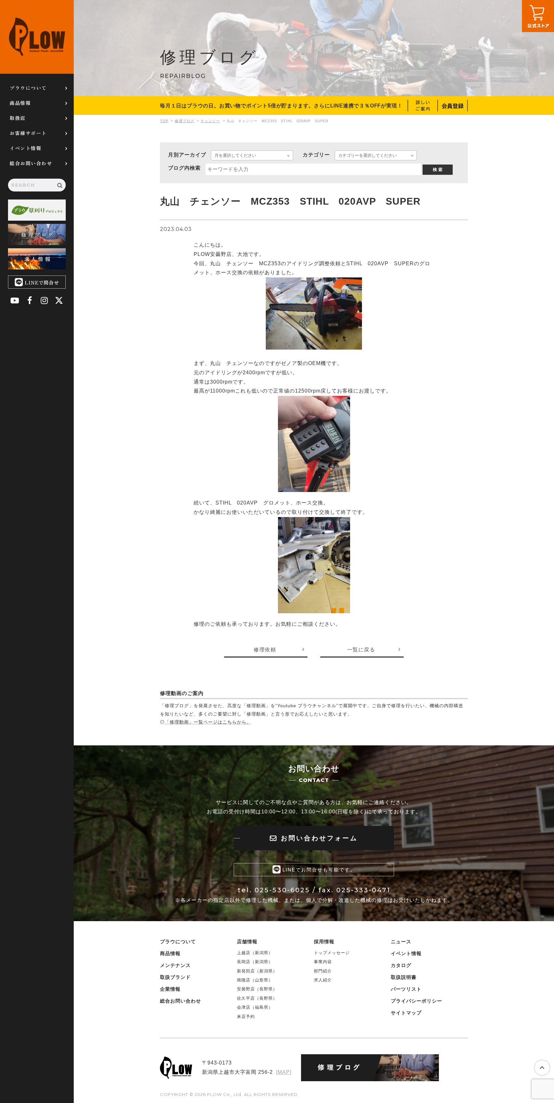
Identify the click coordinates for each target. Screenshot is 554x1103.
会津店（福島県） (255, 1007)
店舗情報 (247, 941)
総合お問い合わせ (31, 163)
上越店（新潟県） (255, 952)
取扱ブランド (175, 977)
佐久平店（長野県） (257, 998)
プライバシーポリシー (416, 1001)
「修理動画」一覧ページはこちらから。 (208, 722)
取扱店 (18, 118)
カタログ (401, 965)
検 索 (437, 169)
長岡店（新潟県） (255, 961)
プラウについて (28, 87)
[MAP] (283, 1072)
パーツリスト (406, 989)
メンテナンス (175, 965)
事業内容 (323, 961)
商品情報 (20, 102)
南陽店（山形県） (255, 980)
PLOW (37, 37)
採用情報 (324, 941)
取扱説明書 (403, 977)
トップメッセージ (332, 952)
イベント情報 (25, 148)
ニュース (401, 941)
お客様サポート (28, 133)
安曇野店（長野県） (257, 989)
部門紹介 (323, 971)
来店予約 (246, 1016)
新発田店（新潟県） (257, 971)
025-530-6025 (282, 890)
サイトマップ (406, 1012)
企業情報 (170, 989)
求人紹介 (323, 980)
